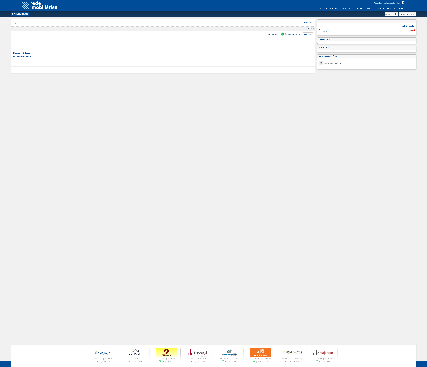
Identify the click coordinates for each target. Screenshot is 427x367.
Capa (324, 9)
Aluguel (348, 9)
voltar (312, 28)
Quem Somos (385, 9)
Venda (335, 9)
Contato (399, 9)
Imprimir (309, 34)
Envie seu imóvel (366, 9)
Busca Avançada (408, 14)
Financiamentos (21, 14)
